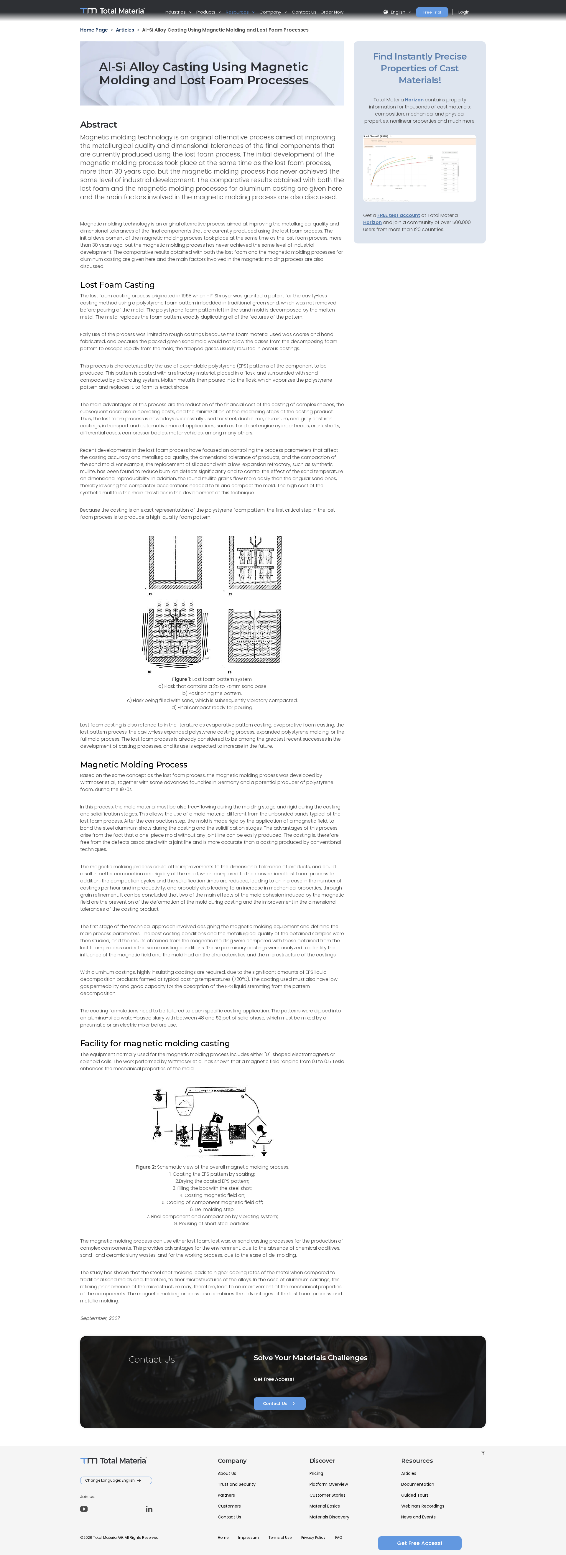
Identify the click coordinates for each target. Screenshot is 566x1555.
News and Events (418, 1517)
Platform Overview (329, 1484)
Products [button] (206, 12)
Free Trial (432, 12)
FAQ (338, 1537)
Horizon (372, 222)
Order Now (331, 12)
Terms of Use (280, 1537)
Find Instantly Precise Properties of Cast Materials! (420, 68)
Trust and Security (237, 1484)
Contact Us (304, 12)
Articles (408, 1473)
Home (223, 1537)
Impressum (248, 1537)
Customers (229, 1506)
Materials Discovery (329, 1517)
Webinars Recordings (422, 1506)
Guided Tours (415, 1495)
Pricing (316, 1473)
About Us (227, 1473)
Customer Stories (327, 1495)
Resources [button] (238, 12)
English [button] (395, 12)
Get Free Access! (419, 1543)
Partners (226, 1495)
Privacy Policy (313, 1537)
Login (464, 12)
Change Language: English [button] (110, 1480)
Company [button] (270, 12)
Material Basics (325, 1506)
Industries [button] (176, 12)
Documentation (417, 1484)
